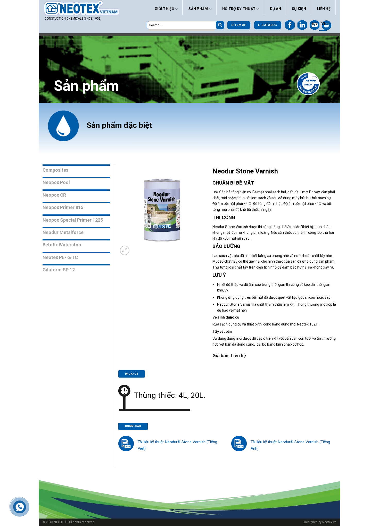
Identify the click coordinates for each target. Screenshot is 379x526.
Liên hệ (324, 9)
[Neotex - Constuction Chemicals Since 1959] (82, 8)
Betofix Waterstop (62, 244)
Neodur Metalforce (63, 232)
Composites (55, 170)
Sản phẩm (198, 9)
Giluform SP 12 (59, 269)
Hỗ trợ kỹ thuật (239, 9)
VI (323, 23)
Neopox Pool (56, 182)
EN (314, 23)
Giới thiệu (164, 9)
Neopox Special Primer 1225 (73, 220)
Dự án (275, 9)
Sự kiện (299, 9)
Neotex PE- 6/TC (60, 257)
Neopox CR (54, 195)
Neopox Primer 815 (63, 207)
